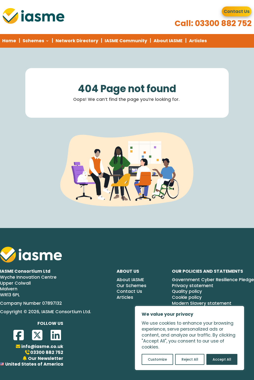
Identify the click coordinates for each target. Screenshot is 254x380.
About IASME (168, 41)
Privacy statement (192, 286)
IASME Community (126, 41)
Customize (157, 359)
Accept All (222, 359)
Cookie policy (187, 297)
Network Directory (77, 41)
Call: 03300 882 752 (213, 23)
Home (9, 41)
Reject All (190, 359)
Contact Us (237, 11)
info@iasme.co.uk (42, 346)
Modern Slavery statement (201, 303)
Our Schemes (131, 286)
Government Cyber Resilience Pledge (213, 280)
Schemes (33, 41)
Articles (198, 41)
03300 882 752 (46, 352)
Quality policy (187, 291)
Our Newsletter (45, 358)
